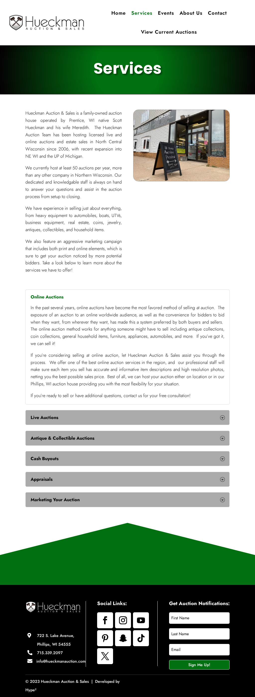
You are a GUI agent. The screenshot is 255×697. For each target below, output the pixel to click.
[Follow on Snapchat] (123, 638)
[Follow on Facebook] (105, 620)
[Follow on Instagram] (123, 620)
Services (141, 13)
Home (118, 13)
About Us (191, 13)
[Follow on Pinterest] (105, 638)
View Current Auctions (169, 32)
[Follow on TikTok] (141, 638)
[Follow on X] (105, 656)
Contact (217, 13)
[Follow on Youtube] (141, 620)
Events (166, 13)
